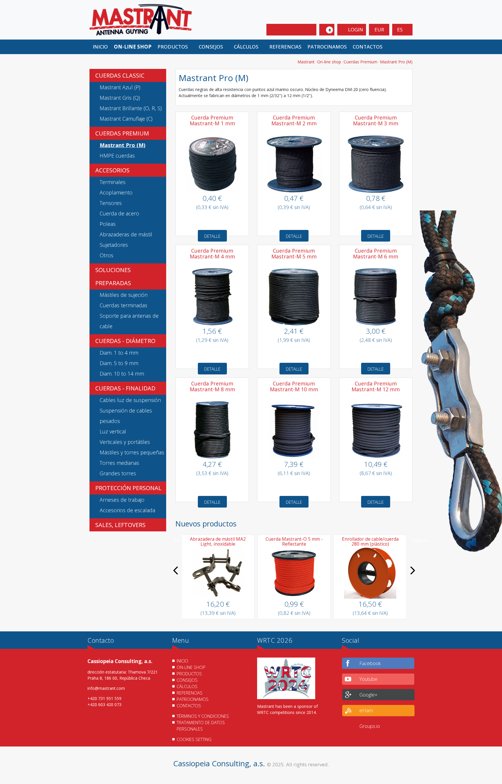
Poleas (108, 223)
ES (400, 29)
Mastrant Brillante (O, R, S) (131, 108)
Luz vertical (113, 431)
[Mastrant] (140, 19)
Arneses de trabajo (122, 499)
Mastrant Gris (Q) (120, 97)
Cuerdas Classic (119, 75)
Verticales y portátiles (125, 441)
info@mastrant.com (106, 688)
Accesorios (112, 170)
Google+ (368, 694)
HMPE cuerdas (117, 155)
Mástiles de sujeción (124, 294)
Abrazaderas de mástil (126, 234)
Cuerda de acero (119, 213)
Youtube (368, 679)
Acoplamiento (116, 192)
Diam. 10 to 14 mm (122, 373)
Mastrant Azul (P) (120, 87)
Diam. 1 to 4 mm (119, 352)
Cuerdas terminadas (123, 305)
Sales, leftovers (120, 525)
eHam (366, 710)
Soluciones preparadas (113, 276)
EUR (379, 29)
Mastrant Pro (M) (122, 145)
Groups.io (369, 726)
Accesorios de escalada (127, 510)
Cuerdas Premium (122, 133)
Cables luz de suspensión (130, 400)
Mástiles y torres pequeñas (132, 452)
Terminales (113, 181)
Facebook (370, 663)
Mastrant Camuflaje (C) (126, 118)
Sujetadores (114, 244)
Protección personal (128, 488)
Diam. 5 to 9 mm (119, 363)
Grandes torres (118, 473)
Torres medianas (119, 462)
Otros (106, 255)
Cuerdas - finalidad (125, 388)
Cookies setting (194, 739)
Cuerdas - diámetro (125, 341)
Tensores (111, 202)
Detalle (212, 236)
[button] (175, 47)
